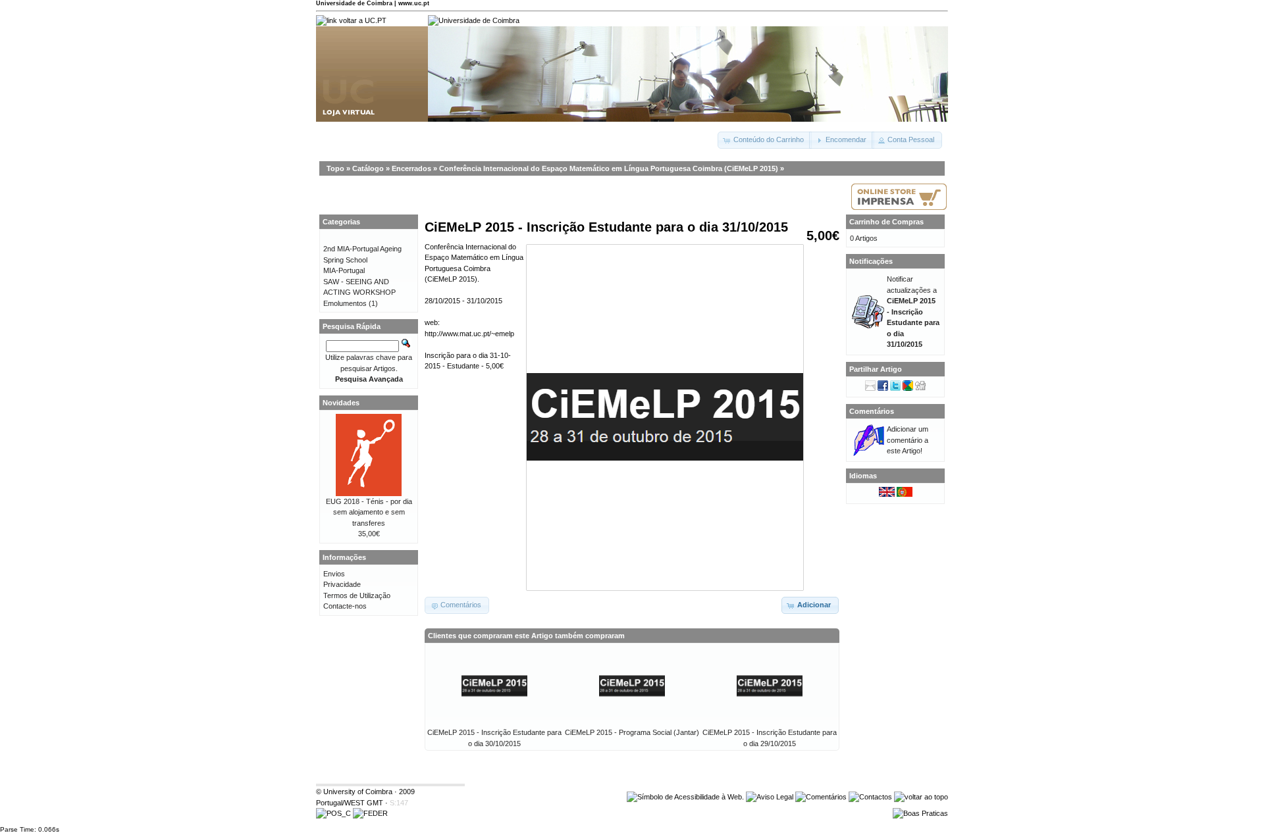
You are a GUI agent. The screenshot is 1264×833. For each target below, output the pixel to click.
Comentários (871, 411)
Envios (334, 574)
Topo (335, 168)
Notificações (871, 261)
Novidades (341, 403)
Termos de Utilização (356, 595)
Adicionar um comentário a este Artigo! (907, 440)
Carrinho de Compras (886, 222)
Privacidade (342, 584)
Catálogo (368, 168)
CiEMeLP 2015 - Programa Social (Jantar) (632, 732)
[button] (765, 140)
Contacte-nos (345, 606)
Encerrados (411, 168)
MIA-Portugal (344, 270)
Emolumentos (345, 303)
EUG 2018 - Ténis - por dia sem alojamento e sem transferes (369, 512)
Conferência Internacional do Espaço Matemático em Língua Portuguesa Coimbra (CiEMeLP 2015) (608, 168)
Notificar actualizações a (913, 311)
